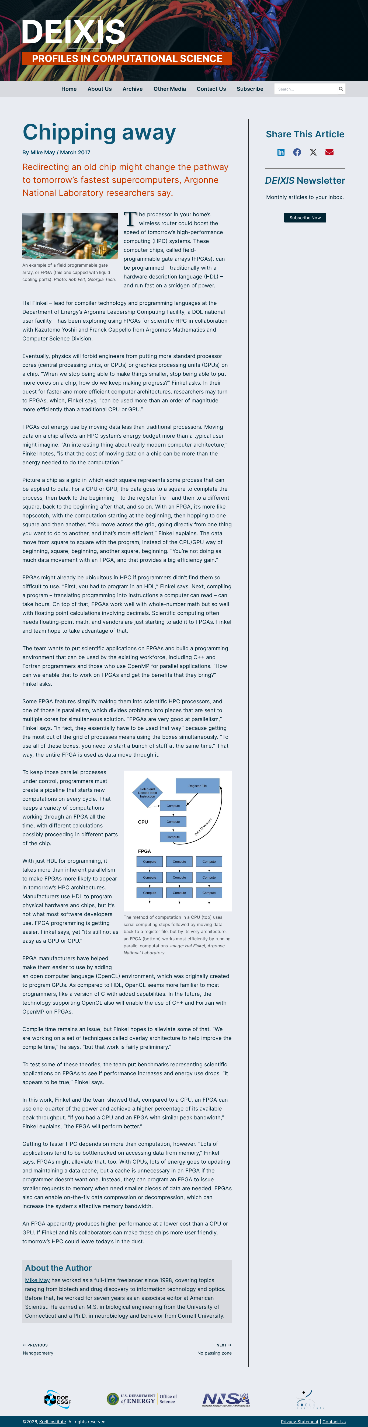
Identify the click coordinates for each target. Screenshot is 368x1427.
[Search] (341, 88)
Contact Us (211, 89)
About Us (100, 89)
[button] (281, 152)
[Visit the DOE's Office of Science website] (142, 1399)
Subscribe (250, 89)
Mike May (42, 152)
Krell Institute (52, 1421)
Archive (133, 89)
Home (69, 89)
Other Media (170, 89)
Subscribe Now (305, 217)
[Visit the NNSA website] (226, 1399)
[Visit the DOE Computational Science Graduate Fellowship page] (57, 1399)
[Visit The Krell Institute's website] (310, 1399)
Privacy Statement (299, 1421)
